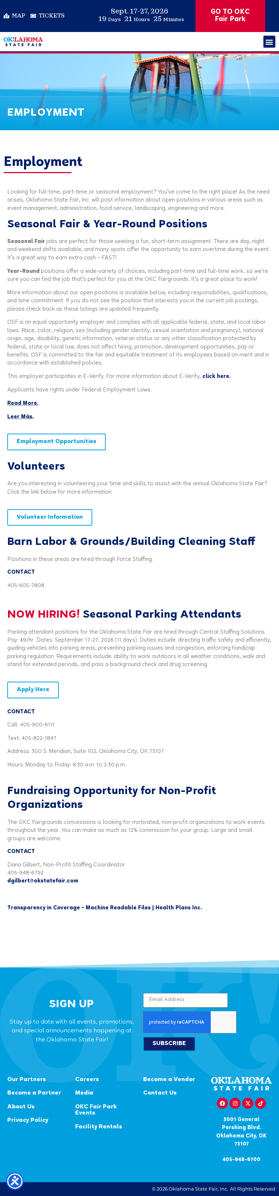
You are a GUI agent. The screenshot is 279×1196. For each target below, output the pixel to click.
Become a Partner (34, 1093)
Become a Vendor (169, 1080)
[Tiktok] (260, 1103)
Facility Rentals (98, 1127)
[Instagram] (235, 1103)
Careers (87, 1080)
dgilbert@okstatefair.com (42, 881)
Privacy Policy (27, 1120)
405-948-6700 (241, 1159)
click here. (216, 376)
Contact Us (160, 1093)
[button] (269, 42)
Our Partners (26, 1080)
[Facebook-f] (222, 1103)
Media (84, 1093)
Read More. (23, 403)
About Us (21, 1107)
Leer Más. (20, 417)
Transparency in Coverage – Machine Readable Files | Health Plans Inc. (104, 908)
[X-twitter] (247, 1103)
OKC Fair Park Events (96, 1110)
